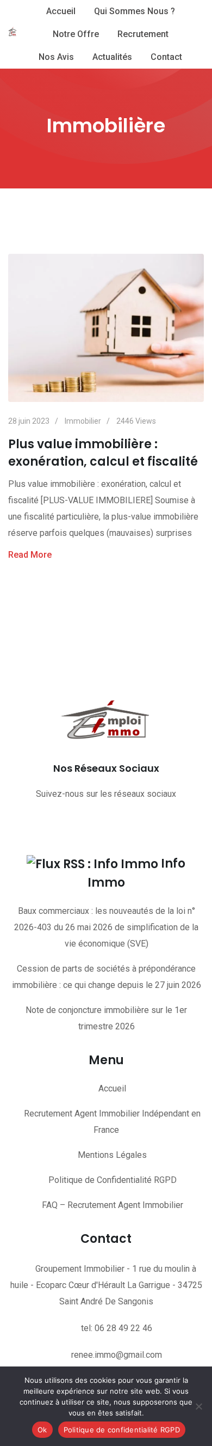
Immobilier (83, 421)
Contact (166, 57)
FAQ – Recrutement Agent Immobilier (112, 1205)
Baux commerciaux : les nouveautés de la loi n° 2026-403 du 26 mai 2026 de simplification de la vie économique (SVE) (106, 927)
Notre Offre (76, 34)
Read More (30, 555)
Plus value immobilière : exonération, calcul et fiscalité (103, 453)
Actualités (112, 57)
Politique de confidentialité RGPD (122, 1429)
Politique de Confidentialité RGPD (112, 1180)
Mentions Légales (112, 1155)
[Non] (198, 1406)
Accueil (61, 11)
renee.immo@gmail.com (116, 1355)
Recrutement (143, 34)
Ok (42, 1429)
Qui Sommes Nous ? (134, 11)
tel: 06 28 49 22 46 (116, 1328)
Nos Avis (56, 57)
